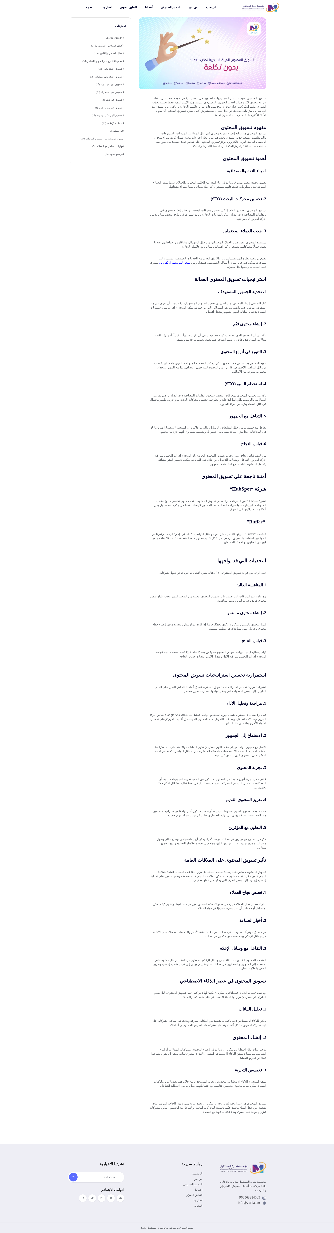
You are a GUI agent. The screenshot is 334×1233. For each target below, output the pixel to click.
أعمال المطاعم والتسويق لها (107, 45)
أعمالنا (149, 7)
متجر (187, 262)
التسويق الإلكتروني (110, 69)
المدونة (90, 7)
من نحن (193, 7)
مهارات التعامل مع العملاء (107, 146)
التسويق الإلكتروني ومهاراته (106, 76)
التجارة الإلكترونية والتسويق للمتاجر (102, 61)
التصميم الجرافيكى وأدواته (107, 115)
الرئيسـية (211, 7)
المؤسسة (178, 262)
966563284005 (249, 1197)
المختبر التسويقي (170, 7)
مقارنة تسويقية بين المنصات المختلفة (102, 138)
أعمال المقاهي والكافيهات (108, 53)
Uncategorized (114, 38)
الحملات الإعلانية (112, 123)
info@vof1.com (249, 1202)
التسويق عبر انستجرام (109, 92)
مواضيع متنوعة (114, 154)
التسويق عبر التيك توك (109, 84)
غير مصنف (116, 131)
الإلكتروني (165, 262)
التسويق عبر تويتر (112, 100)
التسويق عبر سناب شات (108, 107)
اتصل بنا (107, 7)
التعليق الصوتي (128, 7)
